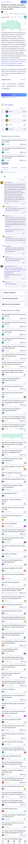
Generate (23, 79)
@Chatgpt (8, 258)
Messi (3, 86)
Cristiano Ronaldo (11, 83)
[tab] (5, 168)
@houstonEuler (9, 284)
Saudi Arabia (21, 86)
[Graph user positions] (12, 17)
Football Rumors (6, 88)
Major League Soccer (11, 86)
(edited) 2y (14, 206)
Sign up (24, 2)
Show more (5, 163)
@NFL (6, 217)
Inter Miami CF (21, 83)
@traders (7, 229)
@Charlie (6, 184)
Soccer (3, 83)
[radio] (15, 17)
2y (11, 182)
